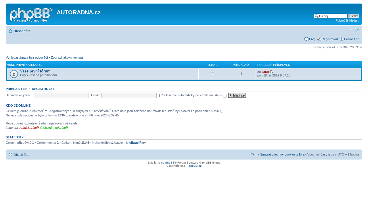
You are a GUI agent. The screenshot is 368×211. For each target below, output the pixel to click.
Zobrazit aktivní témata (67, 57)
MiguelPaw (137, 142)
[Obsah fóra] (32, 14)
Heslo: (95, 95)
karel (265, 72)
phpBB (170, 162)
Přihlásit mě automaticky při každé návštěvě (192, 95)
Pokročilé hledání (347, 20)
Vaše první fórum (35, 71)
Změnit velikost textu (355, 29)
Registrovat (330, 39)
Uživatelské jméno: (19, 95)
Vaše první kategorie (25, 64)
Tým (254, 154)
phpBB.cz (195, 165)
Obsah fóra (22, 31)
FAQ (312, 39)
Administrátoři (29, 127)
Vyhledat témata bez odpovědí (27, 57)
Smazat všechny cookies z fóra (282, 154)
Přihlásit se (351, 39)
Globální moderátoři (54, 127)
